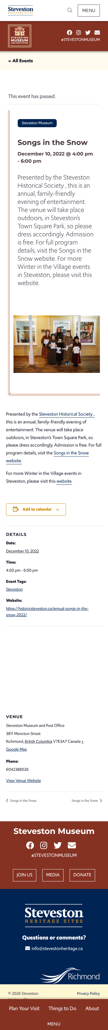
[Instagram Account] (78, 32)
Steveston (14, 589)
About (92, 1008)
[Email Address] (97, 32)
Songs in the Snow (23, 800)
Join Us (24, 875)
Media (53, 875)
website (63, 481)
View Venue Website (23, 780)
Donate (83, 875)
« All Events (20, 61)
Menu (89, 10)
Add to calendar (37, 509)
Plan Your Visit (24, 1008)
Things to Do (62, 1008)
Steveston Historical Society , (66, 414)
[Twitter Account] (88, 32)
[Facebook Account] (69, 32)
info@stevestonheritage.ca (57, 948)
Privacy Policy (88, 993)
